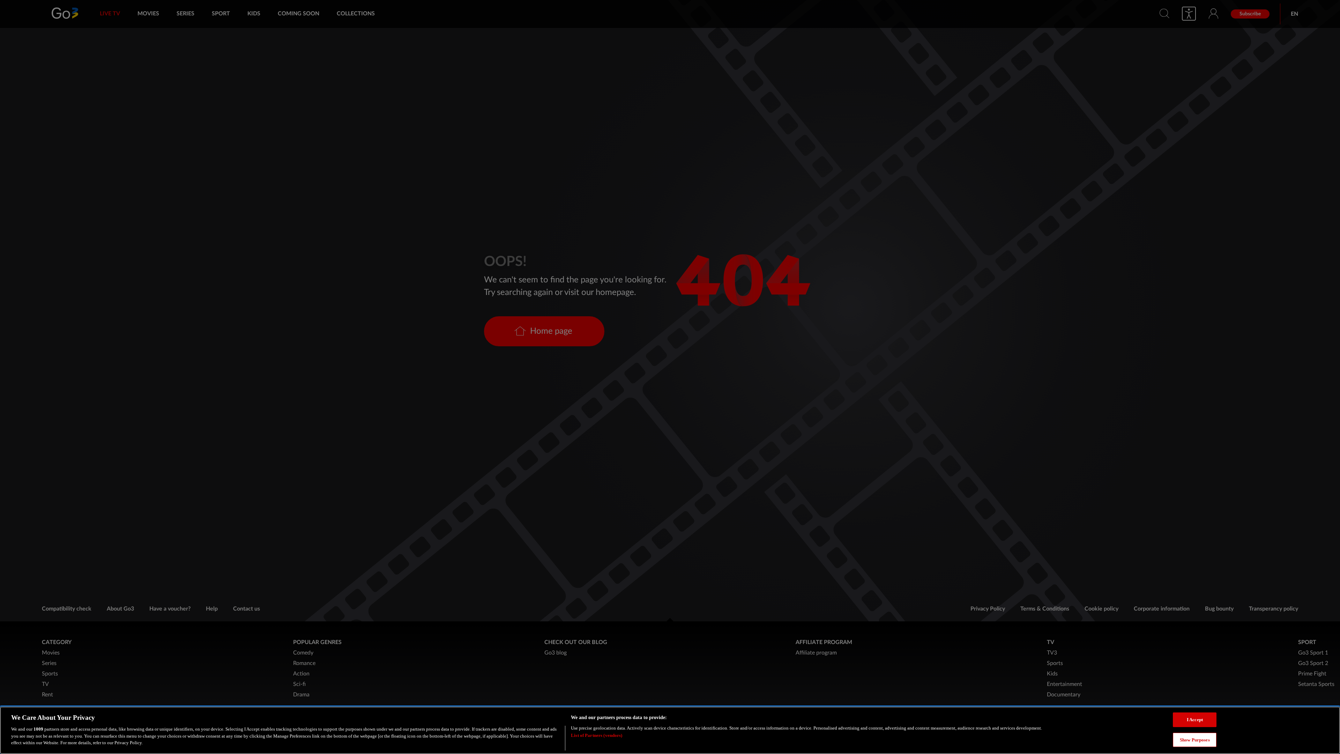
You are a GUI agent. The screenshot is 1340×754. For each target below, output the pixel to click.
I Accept (1195, 719)
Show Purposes (1195, 739)
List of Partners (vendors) (596, 735)
